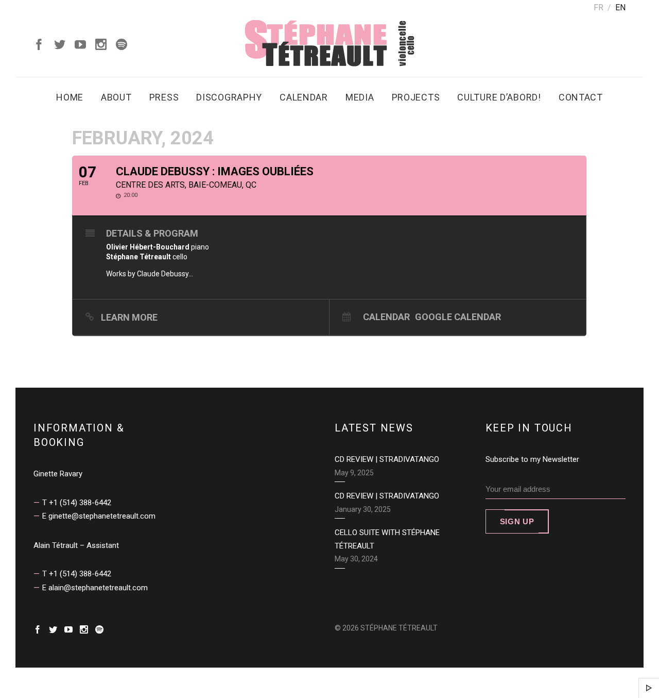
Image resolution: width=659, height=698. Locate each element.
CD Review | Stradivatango (387, 459)
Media (359, 97)
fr (598, 7)
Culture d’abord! (499, 97)
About (116, 97)
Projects (416, 97)
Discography (229, 97)
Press (164, 97)
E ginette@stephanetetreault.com (98, 516)
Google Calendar (458, 316)
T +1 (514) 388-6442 (76, 502)
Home (69, 97)
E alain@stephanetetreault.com (95, 587)
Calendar (304, 97)
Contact (581, 97)
